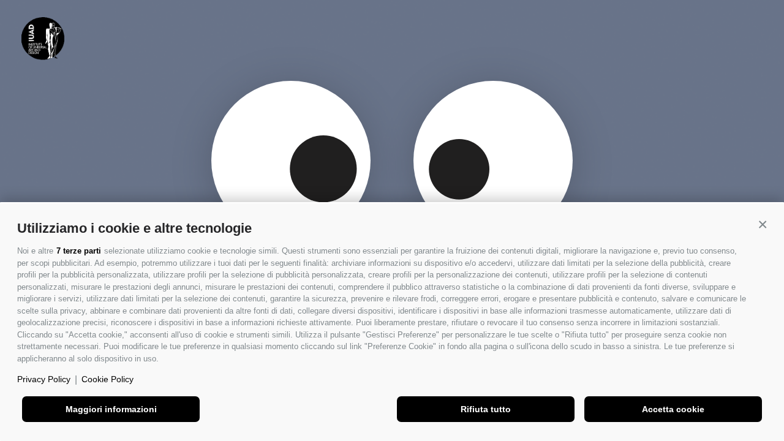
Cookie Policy (107, 379)
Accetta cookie (673, 409)
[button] (762, 225)
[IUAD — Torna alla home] (42, 38)
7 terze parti (78, 250)
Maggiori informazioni (111, 409)
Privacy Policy (43, 379)
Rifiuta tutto (486, 409)
